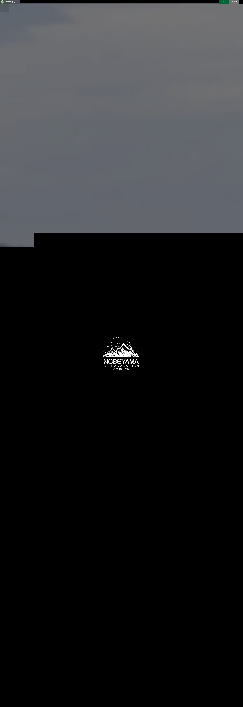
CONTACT (234, 1)
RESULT (224, 1)
